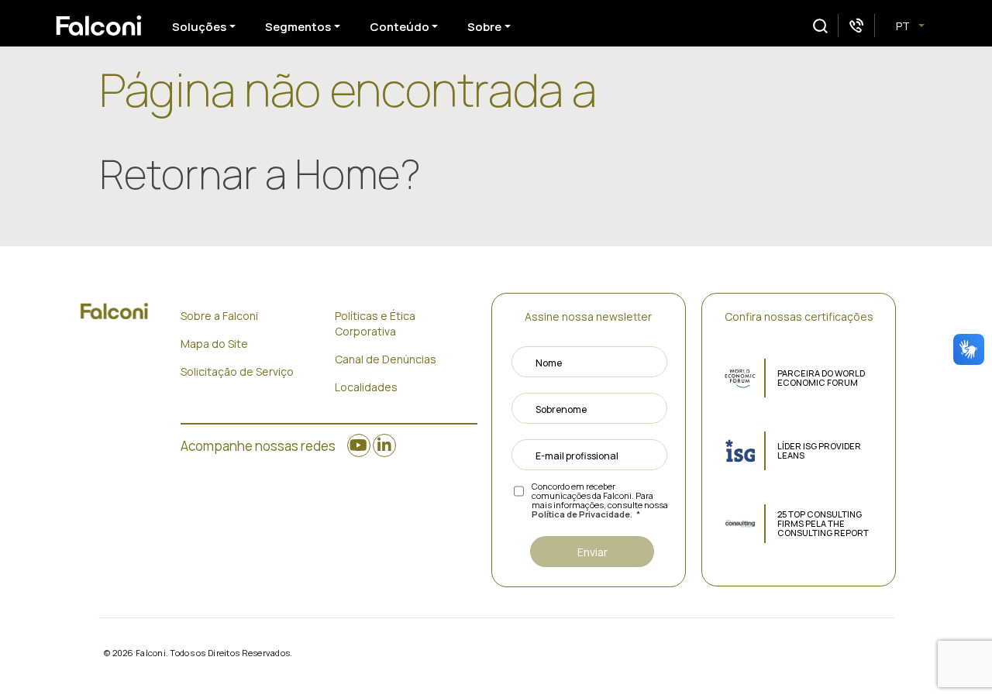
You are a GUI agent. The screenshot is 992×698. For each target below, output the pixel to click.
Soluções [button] (199, 27)
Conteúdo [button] (399, 27)
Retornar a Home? (260, 173)
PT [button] (904, 26)
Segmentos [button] (298, 27)
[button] (820, 26)
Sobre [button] (484, 27)
